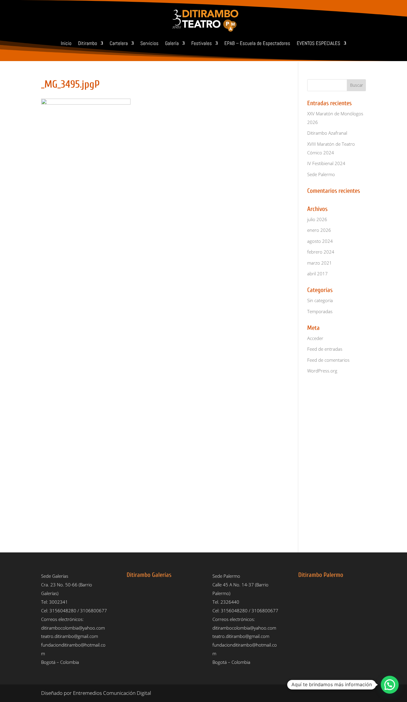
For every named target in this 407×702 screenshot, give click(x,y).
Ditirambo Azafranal (327, 133)
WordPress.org (322, 371)
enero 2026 (319, 230)
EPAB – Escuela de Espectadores (257, 43)
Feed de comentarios (328, 360)
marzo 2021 (319, 263)
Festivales (201, 43)
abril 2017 (317, 274)
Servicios (149, 43)
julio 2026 (317, 219)
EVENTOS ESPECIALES (318, 43)
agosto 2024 (320, 241)
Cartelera (119, 43)
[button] (390, 685)
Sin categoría (320, 300)
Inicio (66, 43)
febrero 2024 (320, 252)
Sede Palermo (321, 174)
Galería (172, 43)
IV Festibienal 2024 (326, 163)
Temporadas (320, 311)
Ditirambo (87, 43)
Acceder (315, 338)
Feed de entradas (324, 349)
